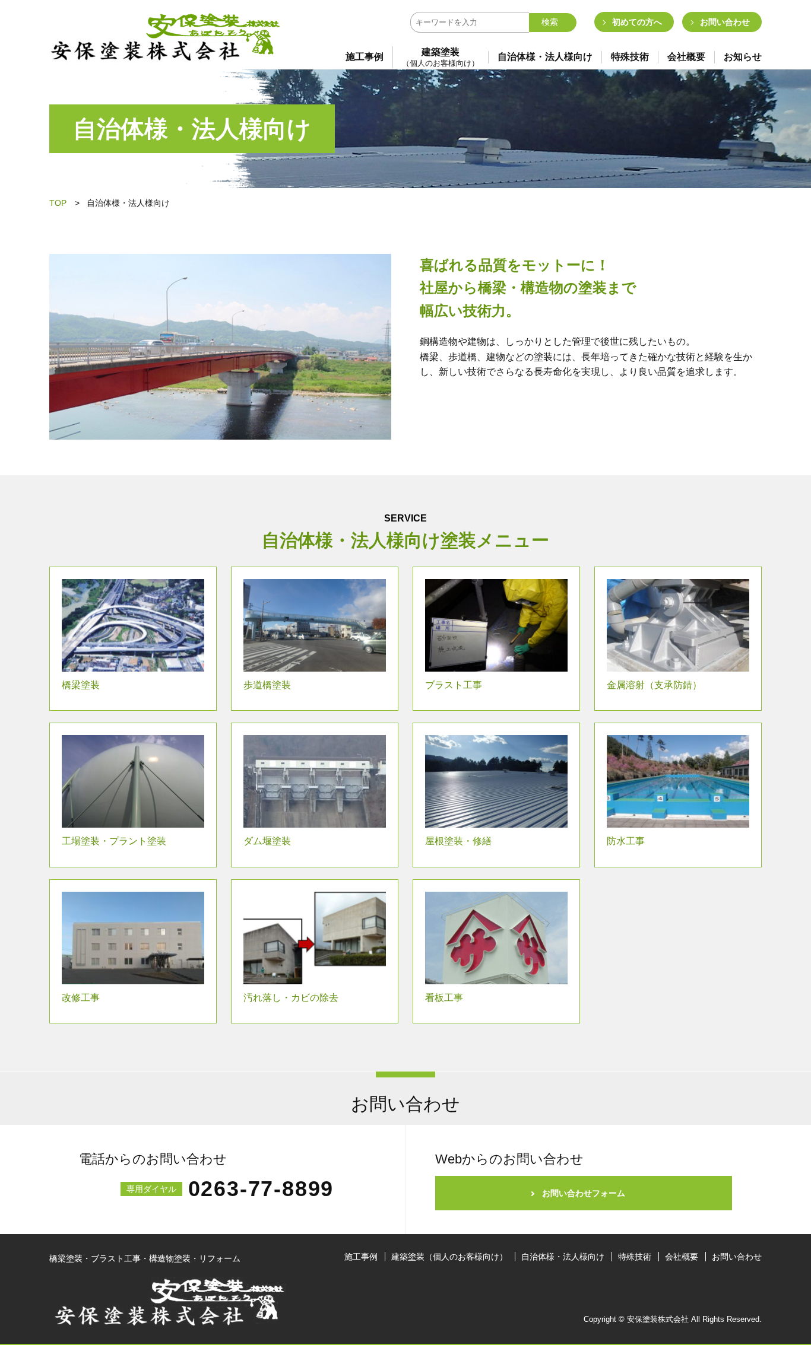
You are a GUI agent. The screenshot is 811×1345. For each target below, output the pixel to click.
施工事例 (365, 57)
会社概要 (686, 57)
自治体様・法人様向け (545, 57)
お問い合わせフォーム (583, 1193)
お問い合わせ (725, 22)
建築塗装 (440, 57)
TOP (57, 203)
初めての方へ (637, 22)
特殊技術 (630, 57)
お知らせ (743, 57)
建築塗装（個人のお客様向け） (449, 1256)
